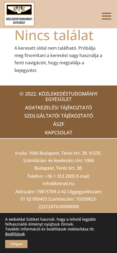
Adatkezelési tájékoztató (58, 107)
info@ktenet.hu (59, 183)
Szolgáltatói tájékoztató (58, 115)
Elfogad (16, 244)
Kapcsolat (58, 132)
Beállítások (15, 234)
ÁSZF (58, 124)
